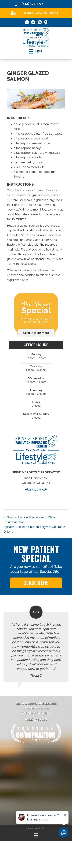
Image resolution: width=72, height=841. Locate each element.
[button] (36, 583)
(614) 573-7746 (33, 4)
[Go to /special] (37, 12)
